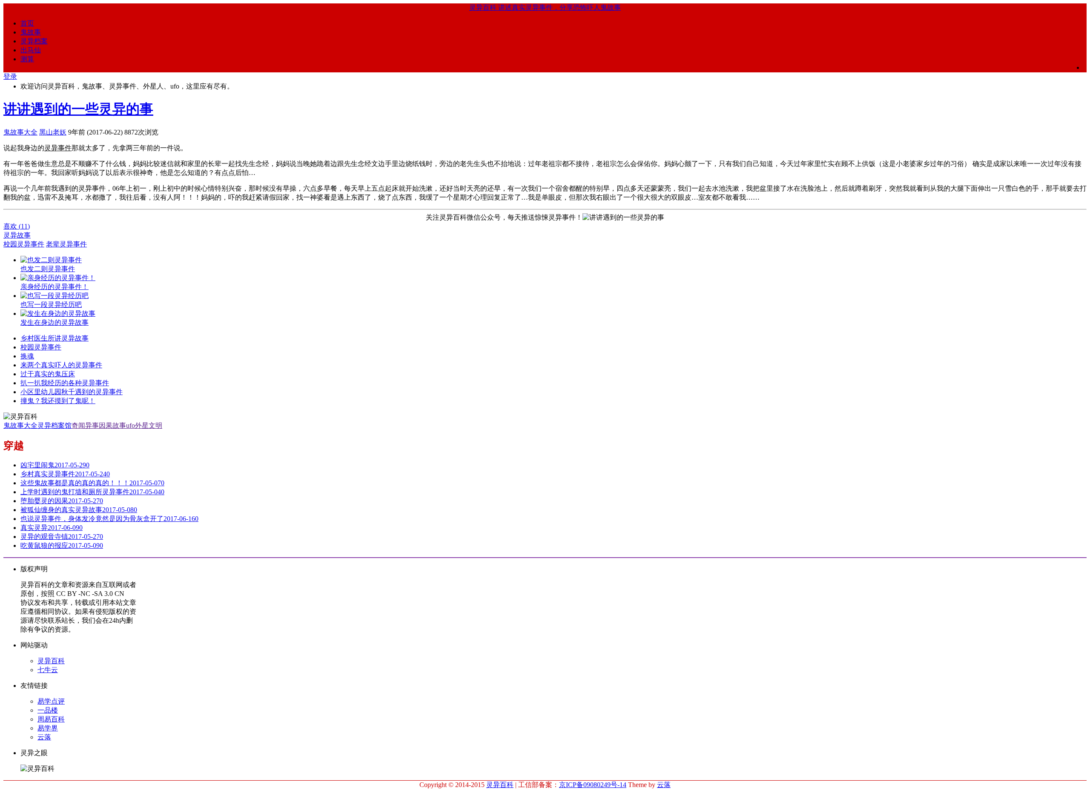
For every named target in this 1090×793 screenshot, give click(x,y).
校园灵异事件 (23, 244)
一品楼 (47, 710)
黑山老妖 (52, 132)
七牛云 (47, 669)
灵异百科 (51, 660)
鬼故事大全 (20, 132)
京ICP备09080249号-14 (592, 784)
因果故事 (112, 425)
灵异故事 (17, 235)
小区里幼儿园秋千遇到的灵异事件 (71, 391)
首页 (27, 23)
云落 (44, 737)
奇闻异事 (85, 425)
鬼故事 (30, 32)
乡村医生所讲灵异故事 (54, 338)
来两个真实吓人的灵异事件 (61, 365)
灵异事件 (58, 148)
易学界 (47, 728)
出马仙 (30, 50)
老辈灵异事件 (66, 244)
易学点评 (51, 701)
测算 (27, 59)
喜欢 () (16, 226)
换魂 (27, 356)
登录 (10, 76)
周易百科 (51, 719)
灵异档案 (34, 41)
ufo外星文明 (144, 425)
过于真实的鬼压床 (47, 374)
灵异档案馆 (54, 425)
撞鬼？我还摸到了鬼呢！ (57, 400)
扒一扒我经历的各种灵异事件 (64, 382)
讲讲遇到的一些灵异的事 (78, 109)
